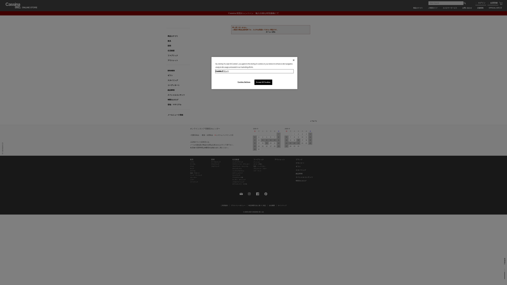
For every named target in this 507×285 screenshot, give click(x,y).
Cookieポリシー (222, 71)
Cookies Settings (244, 82)
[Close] (294, 60)
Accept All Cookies (263, 82)
